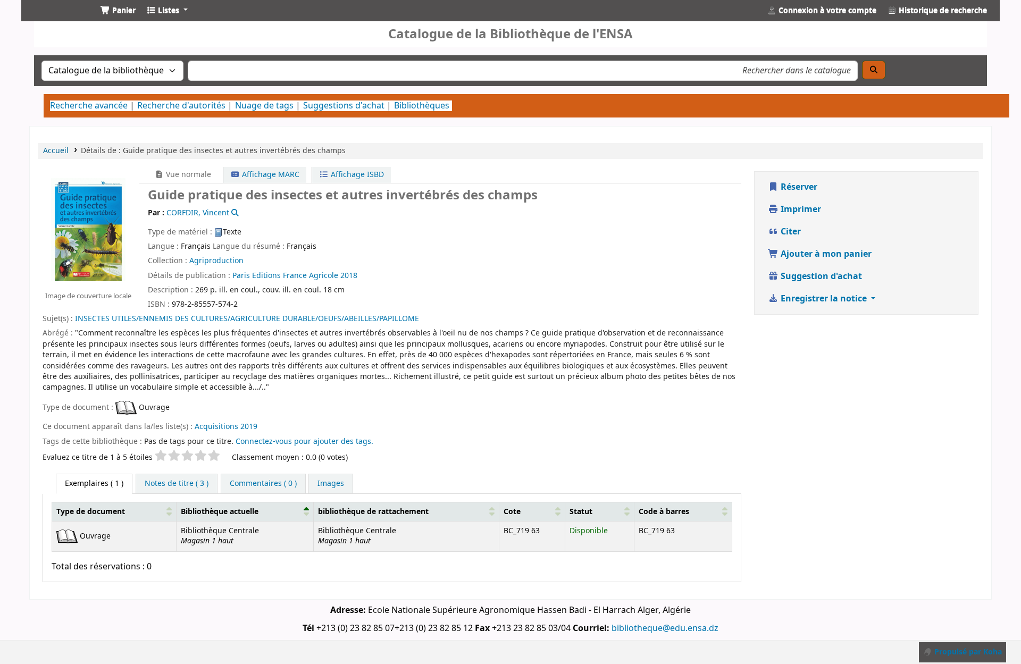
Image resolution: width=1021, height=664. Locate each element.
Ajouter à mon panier (825, 254)
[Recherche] (873, 70)
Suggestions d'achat (343, 105)
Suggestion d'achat (820, 276)
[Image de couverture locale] (88, 229)
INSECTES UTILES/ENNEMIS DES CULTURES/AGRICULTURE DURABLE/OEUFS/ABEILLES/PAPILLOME (247, 318)
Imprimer (800, 209)
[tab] (176, 484)
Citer (790, 231)
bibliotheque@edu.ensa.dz (665, 628)
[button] (118, 10)
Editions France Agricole (295, 275)
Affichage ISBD (356, 174)
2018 (348, 275)
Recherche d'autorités (181, 105)
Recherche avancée (89, 105)
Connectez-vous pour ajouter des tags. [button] (304, 441)
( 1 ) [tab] (94, 483)
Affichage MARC (269, 174)
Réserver (798, 187)
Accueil (56, 150)
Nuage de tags (264, 105)
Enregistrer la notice (824, 298)
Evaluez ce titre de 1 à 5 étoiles (98, 457)
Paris (241, 275)
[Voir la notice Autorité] (234, 212)
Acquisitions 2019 (226, 426)
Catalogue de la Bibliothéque (56, 20)
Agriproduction (216, 260)
